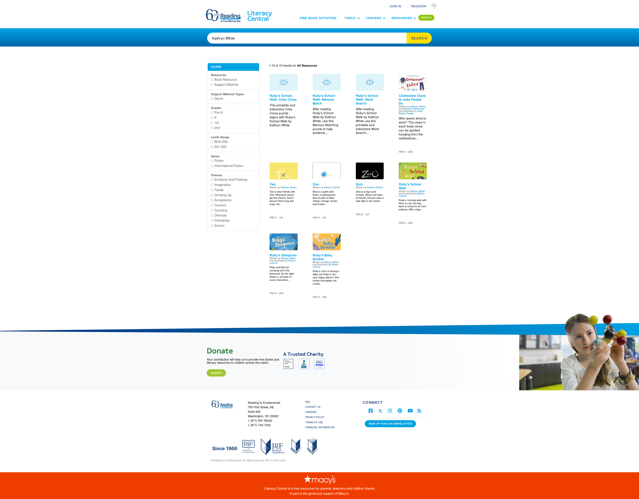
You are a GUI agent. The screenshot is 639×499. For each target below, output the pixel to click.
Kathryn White (417, 191)
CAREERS (310, 412)
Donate (216, 373)
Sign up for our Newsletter (390, 423)
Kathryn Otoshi (289, 187)
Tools (350, 18)
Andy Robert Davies (411, 112)
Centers (373, 18)
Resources (402, 18)
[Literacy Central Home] (259, 10)
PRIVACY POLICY (314, 417)
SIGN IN (395, 6)
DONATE (426, 17)
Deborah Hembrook (413, 108)
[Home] (226, 10)
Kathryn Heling (418, 106)
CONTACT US (313, 406)
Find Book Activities (318, 18)
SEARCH (433, 5)
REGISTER (418, 6)
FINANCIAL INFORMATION (319, 427)
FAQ (307, 401)
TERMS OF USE (315, 422)
